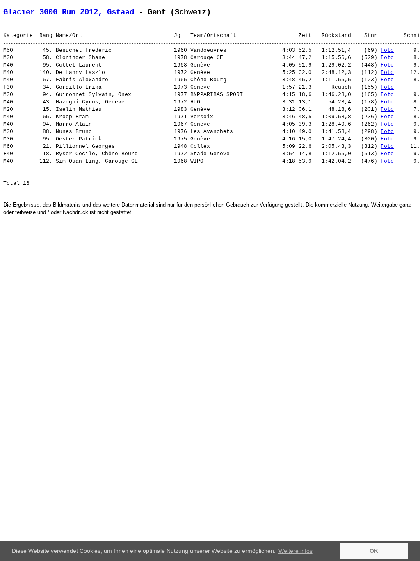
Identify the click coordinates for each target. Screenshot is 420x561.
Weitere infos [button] (295, 550)
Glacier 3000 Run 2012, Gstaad (68, 12)
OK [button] (374, 550)
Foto (387, 50)
